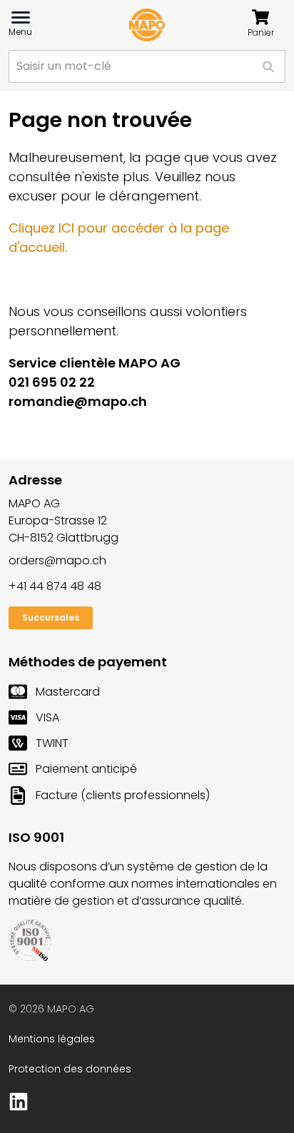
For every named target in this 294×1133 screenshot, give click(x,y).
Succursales (50, 617)
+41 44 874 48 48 (55, 586)
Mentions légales (52, 1039)
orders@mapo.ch (57, 560)
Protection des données (70, 1069)
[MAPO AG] (147, 25)
